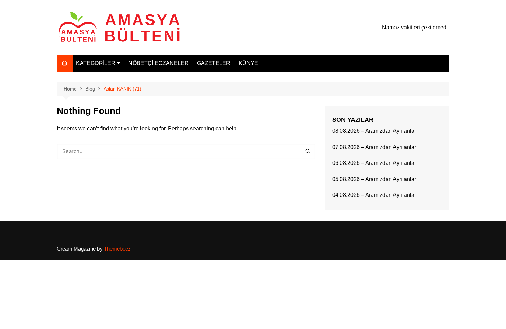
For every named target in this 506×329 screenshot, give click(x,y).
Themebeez (117, 249)
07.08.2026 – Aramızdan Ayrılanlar (374, 147)
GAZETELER (213, 63)
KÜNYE (248, 63)
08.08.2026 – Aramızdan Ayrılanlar (374, 131)
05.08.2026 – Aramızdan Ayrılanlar (374, 179)
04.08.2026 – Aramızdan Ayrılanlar (374, 195)
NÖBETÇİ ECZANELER (158, 63)
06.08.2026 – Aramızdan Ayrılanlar (374, 163)
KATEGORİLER (95, 63)
